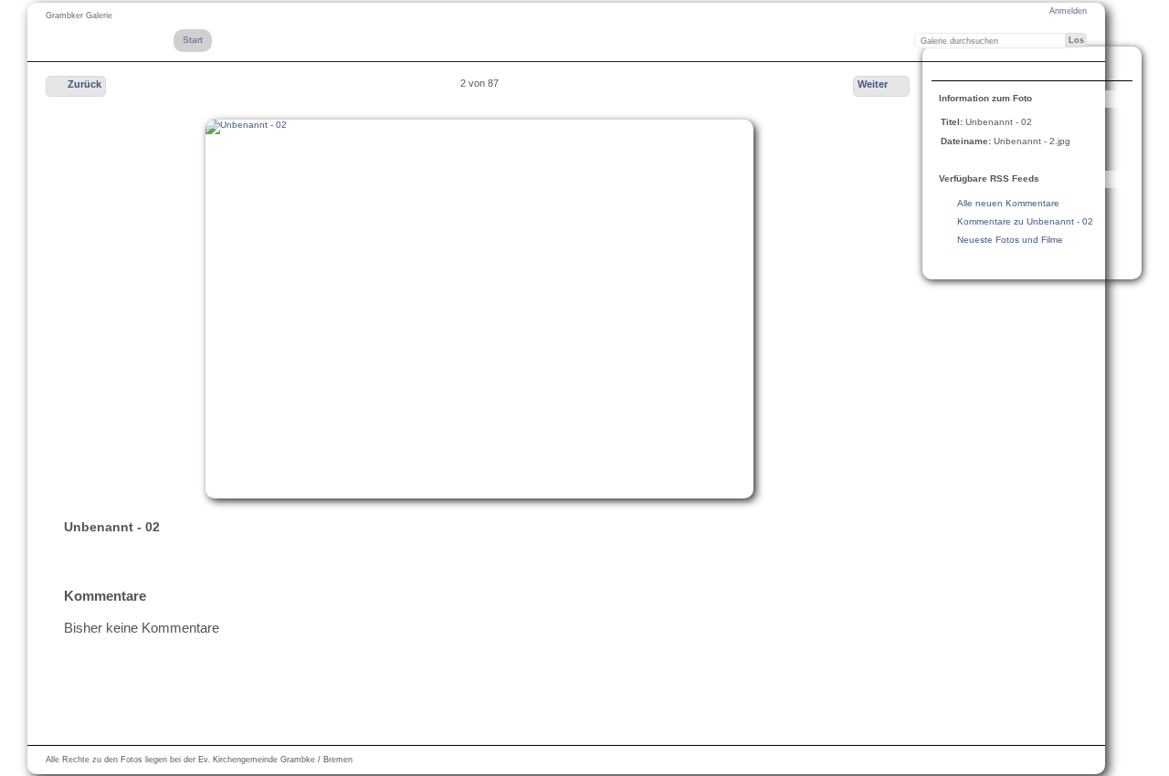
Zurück (84, 84)
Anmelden (1068, 11)
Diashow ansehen (1024, 66)
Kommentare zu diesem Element (987, 66)
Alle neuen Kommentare (1008, 203)
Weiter (873, 84)
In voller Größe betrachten (950, 66)
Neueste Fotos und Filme (1010, 240)
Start (193, 40)
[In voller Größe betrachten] (479, 309)
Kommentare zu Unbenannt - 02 (1025, 221)
